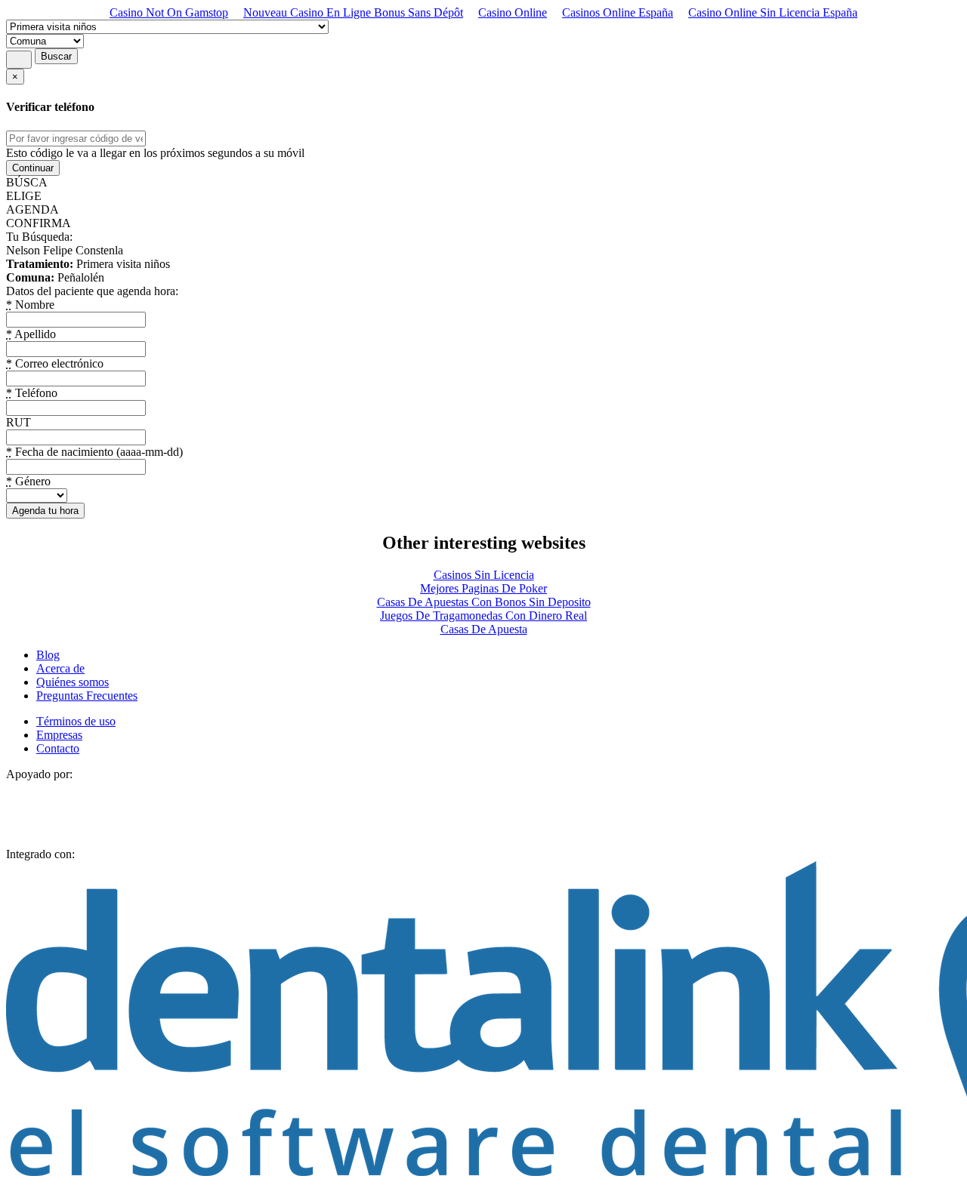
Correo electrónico (54, 363)
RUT (18, 422)
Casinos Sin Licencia (484, 574)
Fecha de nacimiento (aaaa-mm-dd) (94, 451)
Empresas (59, 734)
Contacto (57, 748)
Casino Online (512, 12)
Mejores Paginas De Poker (483, 588)
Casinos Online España (617, 12)
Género (28, 481)
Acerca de (60, 668)
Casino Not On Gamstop (169, 12)
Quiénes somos (72, 682)
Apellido (31, 334)
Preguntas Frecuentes (86, 695)
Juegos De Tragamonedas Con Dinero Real (483, 615)
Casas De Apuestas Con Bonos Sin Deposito (484, 602)
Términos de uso (76, 721)
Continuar (33, 168)
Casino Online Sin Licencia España (772, 12)
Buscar (56, 56)
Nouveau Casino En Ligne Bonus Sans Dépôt (353, 12)
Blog (48, 654)
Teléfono (31, 392)
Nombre (30, 304)
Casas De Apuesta (483, 629)
